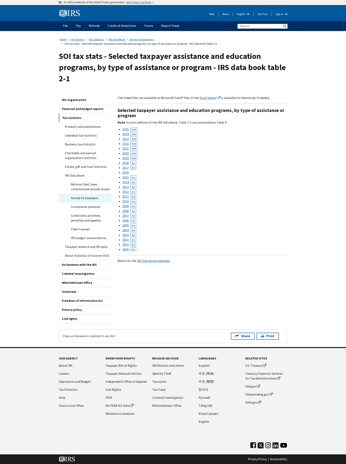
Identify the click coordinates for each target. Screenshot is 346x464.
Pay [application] (78, 26)
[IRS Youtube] (283, 444)
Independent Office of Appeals (126, 381)
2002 (128, 240)
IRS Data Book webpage (153, 261)
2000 (128, 249)
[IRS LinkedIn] (276, 444)
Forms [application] (148, 26)
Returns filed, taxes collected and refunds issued (90, 186)
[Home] (69, 11)
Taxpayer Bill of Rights (121, 365)
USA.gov (250, 386)
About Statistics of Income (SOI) (87, 256)
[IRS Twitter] (261, 444)
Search (284, 26)
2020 (129, 153)
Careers (64, 373)
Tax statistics (96, 39)
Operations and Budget (75, 381)
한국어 (203, 390)
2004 (128, 230)
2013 (128, 187)
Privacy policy (72, 310)
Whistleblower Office (77, 283)
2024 (129, 134)
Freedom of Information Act (82, 301)
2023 (129, 139)
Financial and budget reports (83, 109)
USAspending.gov (257, 394)
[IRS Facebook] (253, 444)
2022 (129, 144)
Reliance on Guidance (120, 414)
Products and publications (83, 127)
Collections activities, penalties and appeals (86, 217)
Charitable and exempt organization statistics (81, 155)
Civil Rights (113, 390)
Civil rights (69, 319)
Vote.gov (251, 402)
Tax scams (159, 381)
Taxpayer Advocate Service (123, 373)
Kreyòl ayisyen (208, 414)
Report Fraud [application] (170, 26)
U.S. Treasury (254, 365)
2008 (128, 211)
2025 (129, 129)
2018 (128, 163)
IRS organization (74, 100)
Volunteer (69, 292)
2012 (128, 192)
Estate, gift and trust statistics (86, 167)
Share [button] (245, 336)
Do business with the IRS (79, 265)
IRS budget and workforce (88, 238)
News (225, 14)
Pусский (204, 398)
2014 (128, 182)
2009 (128, 206)
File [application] (65, 26)
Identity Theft (161, 373)
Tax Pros (262, 14)
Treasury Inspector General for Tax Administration (264, 375)
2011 (128, 196)
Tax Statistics (68, 390)
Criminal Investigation (78, 274)
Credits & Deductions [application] (122, 26)
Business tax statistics (80, 144)
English (241, 14)
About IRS (65, 365)
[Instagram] (268, 444)
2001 (128, 245)
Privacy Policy (257, 459)
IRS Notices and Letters (168, 365)
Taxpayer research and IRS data (86, 247)
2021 (129, 148)
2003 (128, 235)
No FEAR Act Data (118, 406)
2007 (128, 216)
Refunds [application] (94, 26)
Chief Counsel (80, 229)
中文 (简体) (206, 373)
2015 (128, 177)
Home (63, 39)
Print (271, 336)
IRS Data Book (117, 39)
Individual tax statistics (81, 135)
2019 (129, 158)
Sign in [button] (280, 14)
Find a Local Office (71, 406)
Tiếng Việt (206, 406)
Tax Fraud (158, 390)
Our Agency (77, 39)
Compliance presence (85, 207)
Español (204, 365)
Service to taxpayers (141, 39)
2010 (128, 201)
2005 (128, 225)
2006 (128, 220)
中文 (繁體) (206, 381)
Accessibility (278, 459)
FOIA (109, 398)
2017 (128, 168)
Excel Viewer (208, 98)
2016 (125, 172)
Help (211, 14)
